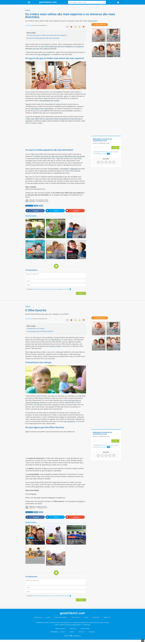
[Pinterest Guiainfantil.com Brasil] (102, 162)
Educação (29, 252)
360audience (77, 636)
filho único (63, 354)
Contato (86, 617)
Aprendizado (30, 557)
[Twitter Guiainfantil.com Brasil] (110, 162)
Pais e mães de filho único (35, 540)
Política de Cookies (64, 289)
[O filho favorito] (35, 238)
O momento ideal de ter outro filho (54, 541)
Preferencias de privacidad (40, 289)
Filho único (30, 537)
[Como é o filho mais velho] (55, 238)
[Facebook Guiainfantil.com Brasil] (98, 162)
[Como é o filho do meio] (55, 258)
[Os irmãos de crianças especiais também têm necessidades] (76, 258)
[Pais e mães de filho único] (35, 544)
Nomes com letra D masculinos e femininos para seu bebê (98, 54)
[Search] (104, 2)
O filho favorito (31, 234)
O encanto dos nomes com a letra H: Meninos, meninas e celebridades (113, 38)
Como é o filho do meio (54, 255)
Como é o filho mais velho (55, 234)
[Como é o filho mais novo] (35, 258)
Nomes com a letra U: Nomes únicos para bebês (113, 54)
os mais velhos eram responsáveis (41, 109)
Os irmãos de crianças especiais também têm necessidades (75, 255)
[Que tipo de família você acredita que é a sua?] (55, 565)
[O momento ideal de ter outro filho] (55, 544)
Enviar (81, 293)
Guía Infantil (73, 628)
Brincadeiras (72, 537)
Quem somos (38, 617)
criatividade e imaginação (68, 169)
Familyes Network (60, 628)
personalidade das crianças (49, 100)
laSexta (72, 632)
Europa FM (92, 632)
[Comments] (83, 27)
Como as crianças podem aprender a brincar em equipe (75, 541)
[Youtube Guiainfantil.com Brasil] (114, 162)
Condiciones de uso (52, 289)
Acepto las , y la (48, 289)
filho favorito (56, 340)
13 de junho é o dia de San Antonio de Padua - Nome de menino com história (99, 38)
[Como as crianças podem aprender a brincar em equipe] (76, 544)
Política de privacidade (61, 617)
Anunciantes (96, 617)
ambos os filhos (55, 346)
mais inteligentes (43, 54)
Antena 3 (62, 632)
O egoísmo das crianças (34, 559)
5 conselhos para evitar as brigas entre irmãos (76, 234)
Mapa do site (107, 617)
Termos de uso (75, 617)
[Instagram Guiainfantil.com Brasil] (106, 162)
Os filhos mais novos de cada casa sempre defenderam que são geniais (59, 156)
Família (27, 10)
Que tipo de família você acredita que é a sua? (54, 562)
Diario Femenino (85, 628)
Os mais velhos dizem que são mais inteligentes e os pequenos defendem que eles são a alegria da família (54, 47)
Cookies (48, 617)
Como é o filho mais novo (35, 255)
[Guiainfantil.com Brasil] (48, 3)
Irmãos (65, 195)
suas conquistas (69, 421)
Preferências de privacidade (106, 152)
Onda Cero (81, 632)
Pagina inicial (29, 205)
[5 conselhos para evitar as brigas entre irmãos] (76, 238)
